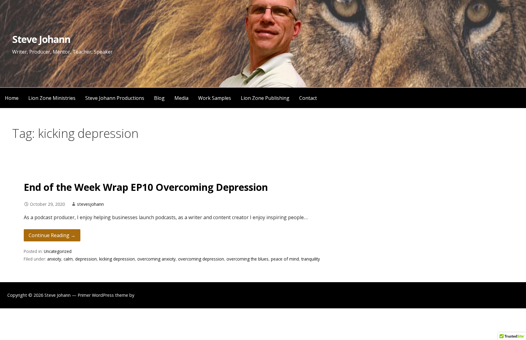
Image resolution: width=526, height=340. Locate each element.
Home (12, 98)
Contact (308, 98)
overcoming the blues (247, 259)
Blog (159, 98)
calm (68, 259)
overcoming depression (201, 259)
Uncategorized (58, 251)
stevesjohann (90, 204)
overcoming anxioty (156, 259)
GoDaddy (145, 295)
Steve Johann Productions (114, 98)
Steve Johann (41, 39)
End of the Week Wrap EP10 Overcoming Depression (146, 187)
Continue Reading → (52, 235)
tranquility (310, 259)
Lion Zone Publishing (265, 98)
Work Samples (214, 98)
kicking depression (117, 259)
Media (181, 98)
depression (86, 259)
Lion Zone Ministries (51, 98)
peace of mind (285, 259)
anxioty (54, 259)
